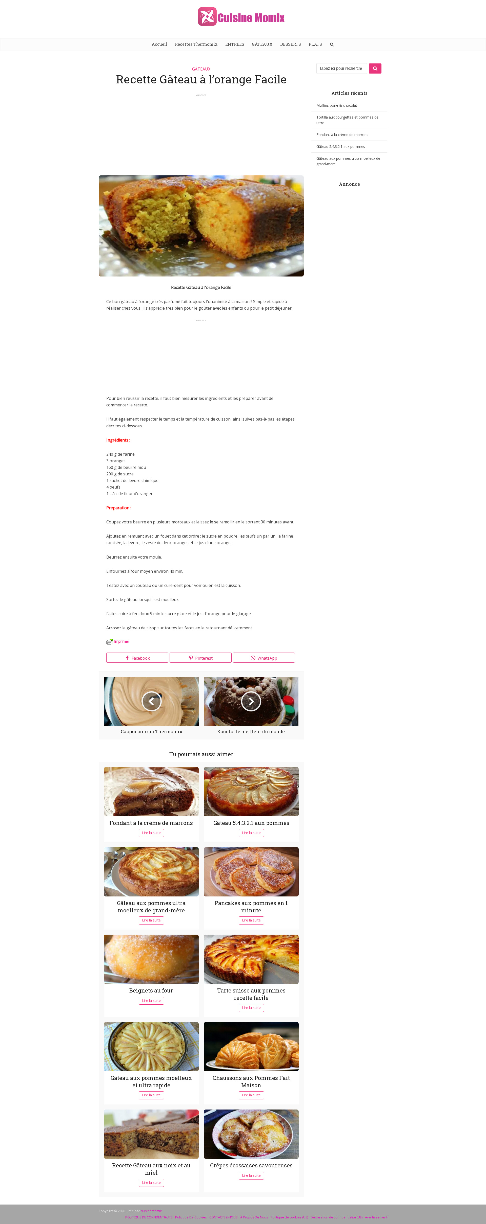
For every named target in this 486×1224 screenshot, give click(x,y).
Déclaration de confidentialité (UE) (336, 1217)
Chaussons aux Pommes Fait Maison (251, 1081)
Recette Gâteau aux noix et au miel (151, 1169)
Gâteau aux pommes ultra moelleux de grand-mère (151, 906)
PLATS (315, 44)
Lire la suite (151, 832)
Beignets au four (151, 990)
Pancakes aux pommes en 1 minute (251, 906)
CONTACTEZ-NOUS (223, 1217)
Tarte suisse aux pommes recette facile (251, 994)
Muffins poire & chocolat (336, 105)
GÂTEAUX (262, 44)
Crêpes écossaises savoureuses (251, 1165)
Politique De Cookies (191, 1217)
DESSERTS (290, 44)
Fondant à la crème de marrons (151, 822)
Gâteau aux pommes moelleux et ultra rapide (151, 1081)
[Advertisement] (201, 132)
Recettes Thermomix (196, 44)
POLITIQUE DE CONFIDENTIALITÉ (149, 1217)
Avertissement (376, 1217)
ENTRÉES (234, 44)
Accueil (159, 44)
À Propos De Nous (254, 1217)
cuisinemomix (151, 1211)
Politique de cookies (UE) (289, 1217)
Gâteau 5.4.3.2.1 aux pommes (251, 822)
